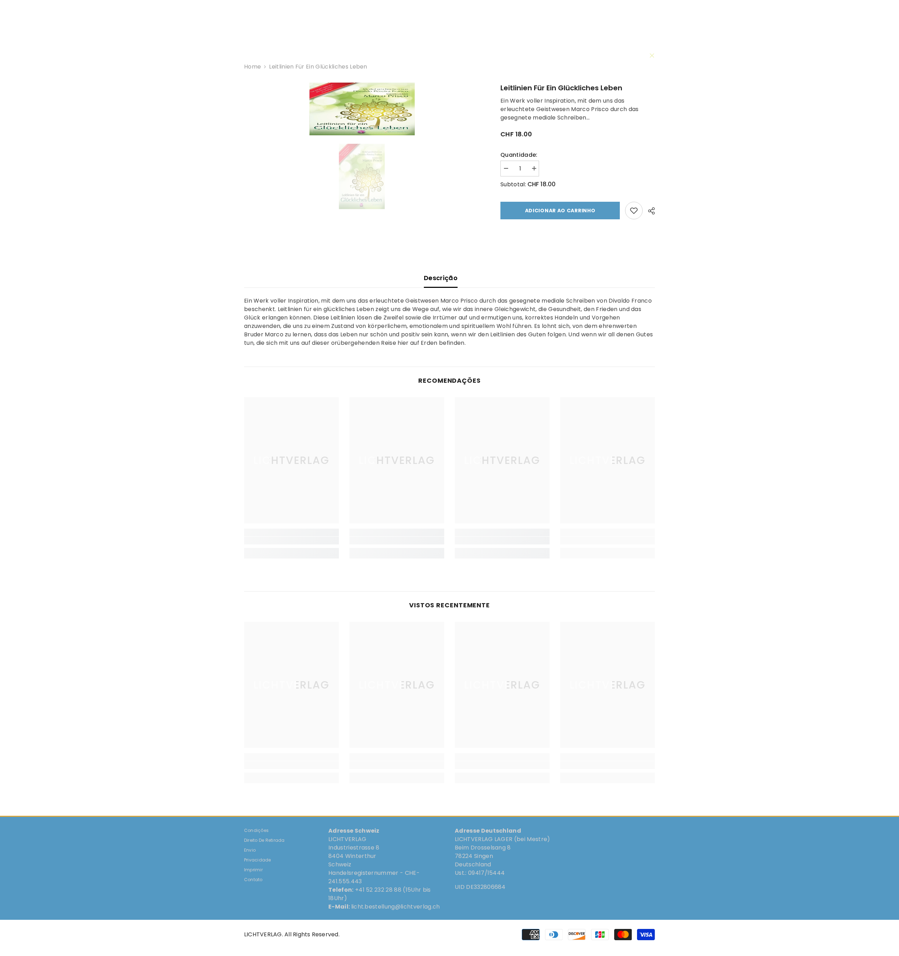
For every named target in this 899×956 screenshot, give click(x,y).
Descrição (441, 277)
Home (252, 67)
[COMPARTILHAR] (649, 210)
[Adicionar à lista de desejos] (634, 210)
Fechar (652, 56)
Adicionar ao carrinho (560, 210)
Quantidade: (519, 155)
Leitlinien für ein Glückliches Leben (561, 88)
